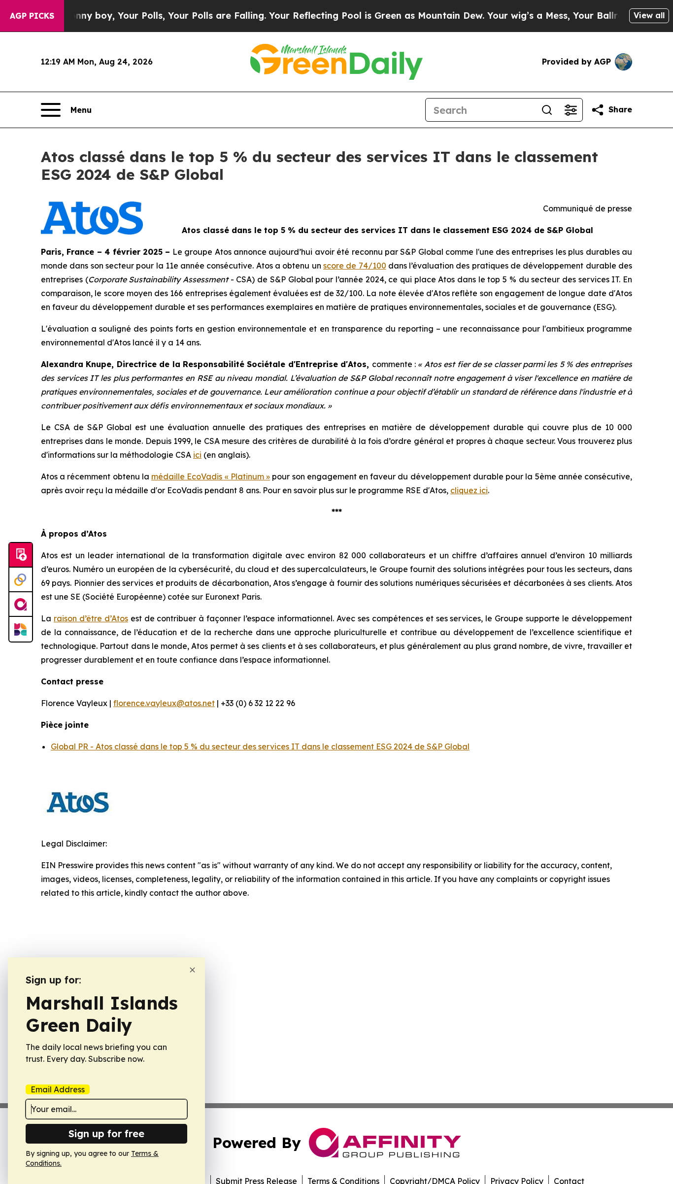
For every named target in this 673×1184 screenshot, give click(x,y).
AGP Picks (32, 16)
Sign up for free (106, 1133)
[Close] (192, 970)
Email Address (58, 1089)
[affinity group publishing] (20, 604)
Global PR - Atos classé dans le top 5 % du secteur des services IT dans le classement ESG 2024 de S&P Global (260, 746)
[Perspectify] (20, 580)
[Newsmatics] (20, 629)
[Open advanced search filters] (570, 110)
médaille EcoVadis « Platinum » (210, 476)
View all (649, 15)
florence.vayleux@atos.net (164, 703)
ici (197, 455)
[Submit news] (20, 555)
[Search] (547, 110)
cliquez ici (469, 490)
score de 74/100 (354, 266)
